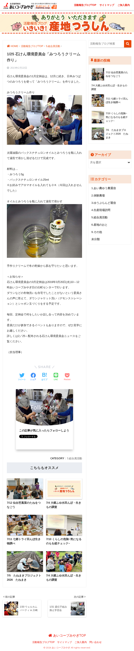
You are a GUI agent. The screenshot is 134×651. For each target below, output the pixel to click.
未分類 (95, 239)
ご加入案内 (123, 5)
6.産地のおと (99, 224)
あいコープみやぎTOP (69, 635)
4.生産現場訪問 (100, 210)
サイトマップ (107, 5)
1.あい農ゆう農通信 (103, 188)
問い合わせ (95, 642)
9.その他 (96, 232)
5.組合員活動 (74, 458)
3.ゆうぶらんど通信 (103, 202)
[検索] (127, 43)
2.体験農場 (98, 195)
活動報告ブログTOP (85, 5)
